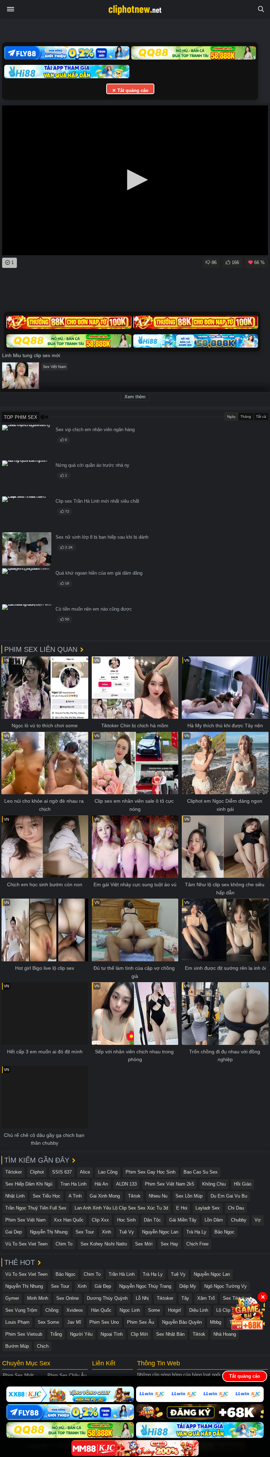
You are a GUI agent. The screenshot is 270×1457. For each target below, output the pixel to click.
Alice (85, 1172)
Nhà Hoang (224, 1334)
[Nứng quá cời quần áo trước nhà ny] (26, 477)
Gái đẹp (103, 1286)
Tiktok (134, 1196)
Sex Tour (85, 1232)
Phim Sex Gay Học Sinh (150, 1172)
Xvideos (74, 1310)
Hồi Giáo (242, 1184)
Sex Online (67, 1298)
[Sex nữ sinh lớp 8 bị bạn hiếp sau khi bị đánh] (26, 549)
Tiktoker (13, 1172)
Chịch (43, 1346)
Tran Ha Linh (73, 1184)
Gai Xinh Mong (105, 1196)
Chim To (64, 1244)
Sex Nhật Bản (170, 1334)
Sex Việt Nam (54, 367)
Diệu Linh (198, 1310)
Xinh (106, 1232)
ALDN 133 (126, 1184)
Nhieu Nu (158, 1196)
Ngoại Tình (112, 1334)
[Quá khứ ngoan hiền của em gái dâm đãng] (26, 585)
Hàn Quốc (101, 1310)
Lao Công (107, 1172)
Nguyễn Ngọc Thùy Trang (145, 1286)
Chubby (238, 1220)
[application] (135, 180)
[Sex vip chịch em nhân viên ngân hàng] (26, 441)
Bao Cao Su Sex (201, 1172)
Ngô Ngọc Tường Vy (225, 1286)
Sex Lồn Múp (188, 1196)
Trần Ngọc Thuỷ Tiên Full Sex (35, 1208)
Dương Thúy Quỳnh (107, 1298)
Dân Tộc (152, 1220)
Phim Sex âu (140, 1322)
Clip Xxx (100, 1220)
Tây (185, 1298)
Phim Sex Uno (104, 1322)
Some (154, 1310)
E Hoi (181, 1208)
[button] (135, 179)
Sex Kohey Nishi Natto (104, 1244)
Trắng (56, 1334)
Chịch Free (197, 1244)
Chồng (51, 1310)
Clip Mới (139, 1334)
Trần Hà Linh (122, 1274)
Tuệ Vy (126, 1232)
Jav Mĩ (74, 1322)
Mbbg (215, 1322)
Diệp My (187, 1286)
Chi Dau (236, 1208)
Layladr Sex (207, 1208)
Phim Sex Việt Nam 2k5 (169, 1184)
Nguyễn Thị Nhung (49, 1232)
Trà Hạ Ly (196, 1232)
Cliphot (37, 1172)
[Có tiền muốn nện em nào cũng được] (26, 621)
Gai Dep (13, 1232)
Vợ (258, 1220)
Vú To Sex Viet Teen (26, 1244)
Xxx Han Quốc (69, 1220)
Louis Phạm (17, 1322)
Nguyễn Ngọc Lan (160, 1232)
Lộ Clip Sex (228, 1310)
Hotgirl (174, 1310)
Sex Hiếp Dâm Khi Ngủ (28, 1184)
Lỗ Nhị (142, 1298)
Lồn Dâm (214, 1220)
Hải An (101, 1184)
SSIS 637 (62, 1172)
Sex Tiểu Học (46, 1196)
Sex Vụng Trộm (21, 1310)
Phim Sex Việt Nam (25, 1220)
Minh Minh (37, 1298)
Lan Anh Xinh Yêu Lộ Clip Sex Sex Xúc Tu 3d (121, 1208)
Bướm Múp (17, 1346)
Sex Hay (169, 1244)
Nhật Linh (15, 1196)
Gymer (12, 1298)
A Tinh (75, 1196)
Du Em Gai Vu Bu (229, 1196)
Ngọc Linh (130, 1310)
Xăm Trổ (206, 1298)
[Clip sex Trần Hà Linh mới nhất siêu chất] (26, 513)
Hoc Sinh (126, 1220)
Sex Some (48, 1322)
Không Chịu (214, 1184)
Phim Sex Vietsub (23, 1334)
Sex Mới (144, 1244)
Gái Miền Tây (183, 1220)
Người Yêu (81, 1334)
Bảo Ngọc (224, 1232)
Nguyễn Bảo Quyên (182, 1322)
